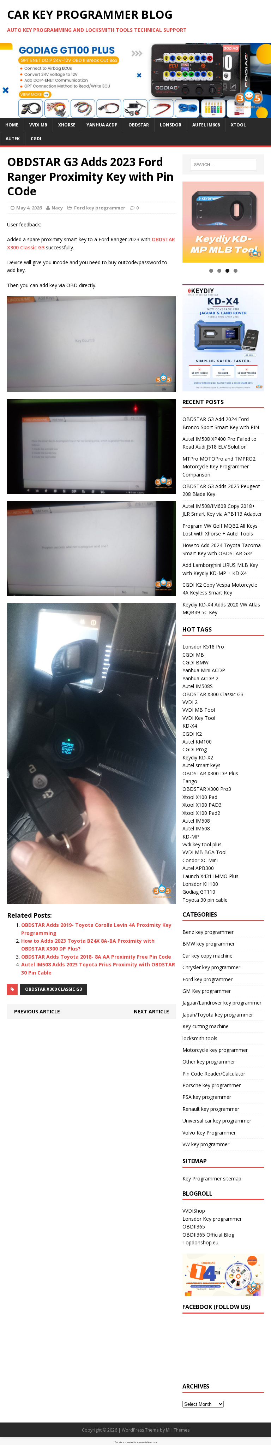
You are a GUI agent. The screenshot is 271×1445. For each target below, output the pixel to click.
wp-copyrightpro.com (147, 1442)
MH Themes (177, 1430)
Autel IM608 (206, 125)
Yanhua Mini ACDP (203, 670)
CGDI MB (193, 654)
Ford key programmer (99, 208)
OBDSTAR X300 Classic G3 (53, 989)
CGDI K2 (192, 733)
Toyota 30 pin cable (205, 899)
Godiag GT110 (198, 891)
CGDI (36, 139)
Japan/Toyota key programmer (217, 1014)
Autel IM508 (196, 820)
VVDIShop (193, 1210)
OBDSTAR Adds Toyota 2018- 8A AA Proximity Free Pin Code (96, 956)
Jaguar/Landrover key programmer (221, 1002)
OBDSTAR (138, 125)
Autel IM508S (197, 686)
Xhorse (67, 125)
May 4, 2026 (29, 208)
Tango (189, 781)
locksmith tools (199, 1038)
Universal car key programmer (216, 1120)
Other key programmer (208, 1061)
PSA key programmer (206, 1097)
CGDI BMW (195, 662)
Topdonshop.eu (200, 1242)
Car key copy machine (207, 955)
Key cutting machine (205, 1026)
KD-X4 (189, 725)
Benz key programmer (208, 932)
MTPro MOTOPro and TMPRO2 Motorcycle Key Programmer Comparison (218, 466)
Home (11, 125)
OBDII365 (193, 1226)
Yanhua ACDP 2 (200, 678)
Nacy (57, 208)
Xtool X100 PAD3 (202, 804)
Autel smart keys (201, 765)
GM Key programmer (206, 991)
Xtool (238, 125)
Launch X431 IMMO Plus (210, 876)
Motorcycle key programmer (215, 1050)
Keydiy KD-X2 (197, 757)
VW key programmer (205, 1144)
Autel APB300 (198, 868)
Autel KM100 (197, 741)
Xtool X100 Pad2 (201, 813)
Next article (151, 1011)
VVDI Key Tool (198, 718)
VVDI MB (38, 125)
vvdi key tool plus (202, 844)
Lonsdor (170, 125)
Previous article (37, 1011)
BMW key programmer (208, 943)
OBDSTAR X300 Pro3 (206, 789)
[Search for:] (223, 165)
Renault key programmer (210, 1109)
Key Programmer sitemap (211, 1178)
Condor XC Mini (200, 860)
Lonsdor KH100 (200, 884)
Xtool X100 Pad (199, 797)
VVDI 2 (190, 702)
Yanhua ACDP (102, 125)
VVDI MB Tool (198, 709)
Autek (13, 139)
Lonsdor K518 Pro (203, 646)
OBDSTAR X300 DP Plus (210, 773)
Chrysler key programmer (211, 967)
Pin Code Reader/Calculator (213, 1073)
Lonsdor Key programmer (212, 1218)
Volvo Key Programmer (209, 1132)
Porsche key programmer (211, 1085)
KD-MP (190, 836)
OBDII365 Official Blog (208, 1234)
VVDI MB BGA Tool (204, 852)
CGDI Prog (194, 749)
